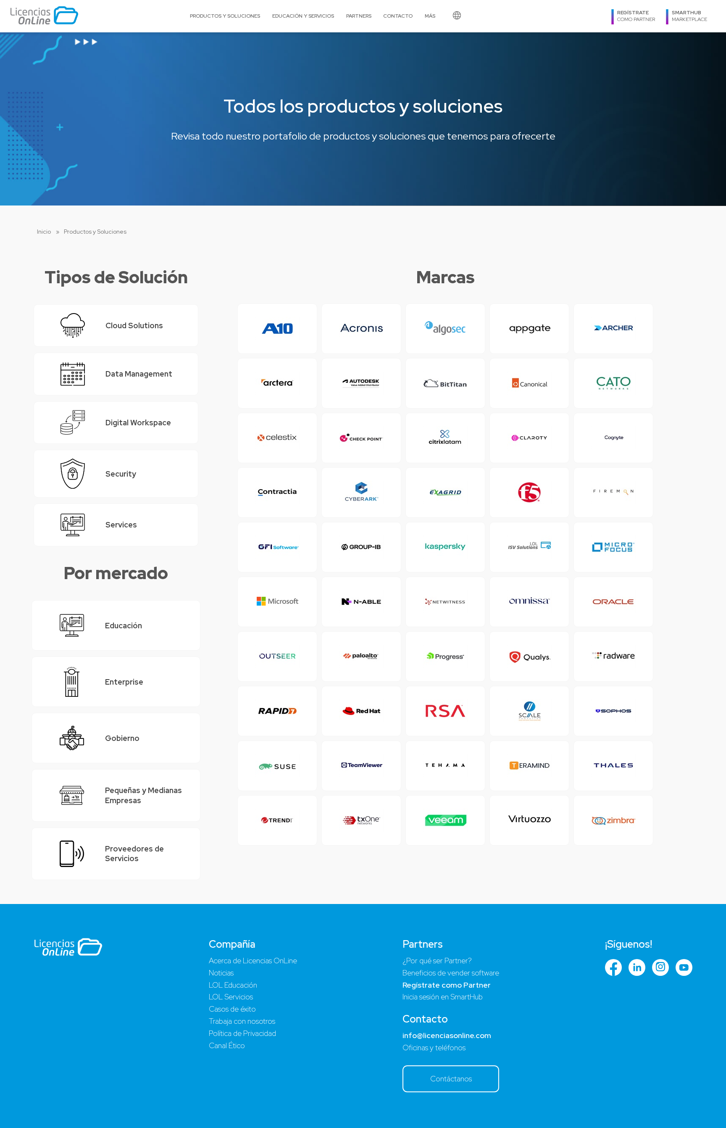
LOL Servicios (231, 996)
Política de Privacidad (242, 1033)
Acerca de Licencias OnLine (253, 960)
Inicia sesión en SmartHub (442, 996)
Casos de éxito (232, 1009)
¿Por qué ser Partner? (437, 960)
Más (430, 16)
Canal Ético (227, 1045)
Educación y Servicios (303, 16)
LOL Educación (233, 985)
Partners (358, 16)
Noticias (221, 973)
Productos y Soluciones (225, 16)
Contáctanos (451, 1078)
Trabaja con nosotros (242, 1021)
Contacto (398, 16)
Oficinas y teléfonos (434, 1047)
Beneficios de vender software (450, 973)
